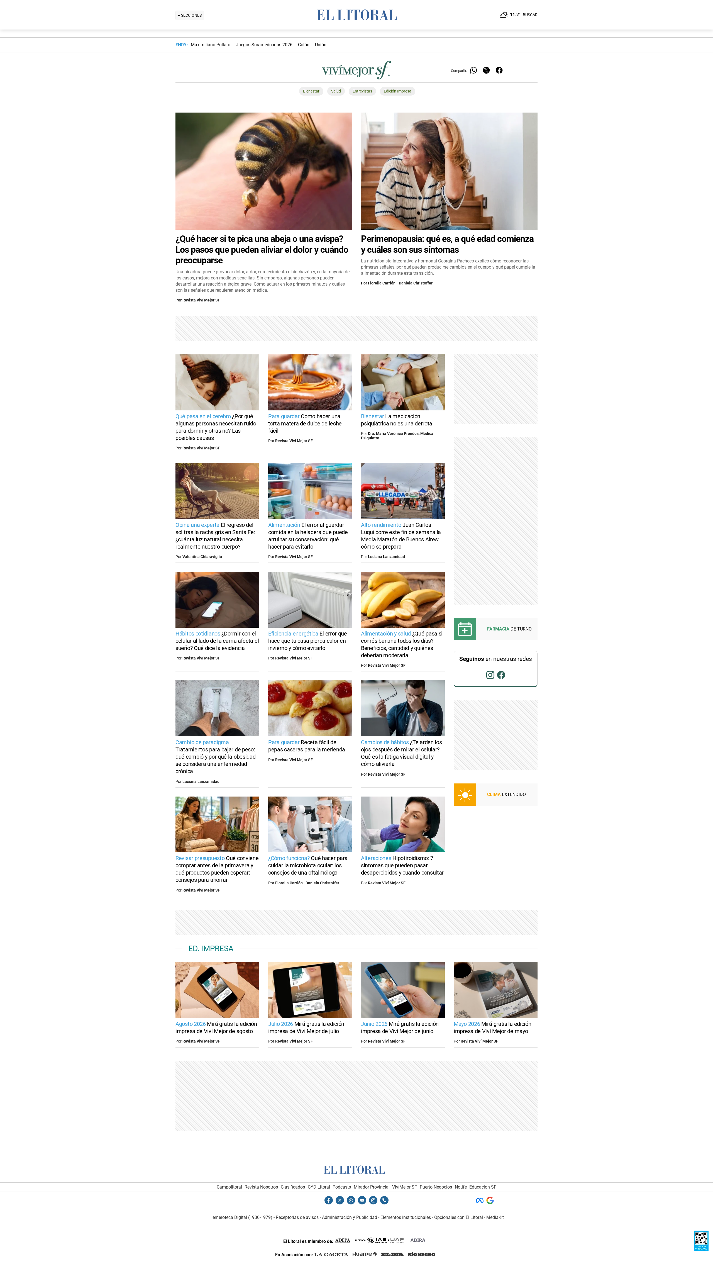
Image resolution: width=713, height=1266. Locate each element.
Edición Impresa (397, 91)
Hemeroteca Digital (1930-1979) (240, 1217)
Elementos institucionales (405, 1217)
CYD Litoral (319, 1187)
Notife (461, 1187)
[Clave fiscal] (701, 1249)
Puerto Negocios (436, 1187)
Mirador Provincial (372, 1187)
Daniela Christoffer (416, 283)
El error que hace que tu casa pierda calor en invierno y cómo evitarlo (307, 640)
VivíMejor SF (404, 1187)
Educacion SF (482, 1187)
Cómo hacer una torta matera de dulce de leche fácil (305, 423)
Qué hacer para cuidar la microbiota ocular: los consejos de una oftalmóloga (308, 865)
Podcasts (342, 1187)
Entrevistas (362, 91)
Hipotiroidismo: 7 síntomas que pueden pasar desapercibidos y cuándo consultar (402, 865)
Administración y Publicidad (349, 1217)
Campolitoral (229, 1187)
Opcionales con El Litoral (458, 1217)
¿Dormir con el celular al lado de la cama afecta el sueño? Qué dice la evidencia (217, 640)
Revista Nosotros (261, 1187)
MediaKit (495, 1217)
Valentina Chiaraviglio (202, 556)
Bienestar (311, 91)
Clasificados (293, 1187)
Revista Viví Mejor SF (201, 300)
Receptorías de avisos (297, 1217)
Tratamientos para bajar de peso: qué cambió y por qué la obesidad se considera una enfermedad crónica (215, 757)
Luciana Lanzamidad (386, 556)
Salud (336, 91)
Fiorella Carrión (381, 283)
